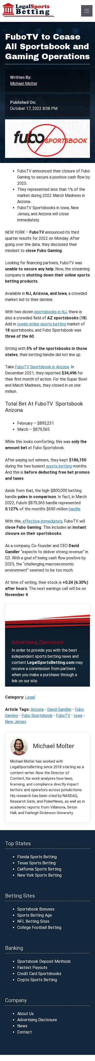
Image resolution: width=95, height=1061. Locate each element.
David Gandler (59, 709)
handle (74, 509)
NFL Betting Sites (33, 921)
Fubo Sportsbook (37, 715)
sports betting (59, 466)
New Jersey (15, 721)
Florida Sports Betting (37, 856)
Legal (30, 697)
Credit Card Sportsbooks (39, 973)
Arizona (37, 709)
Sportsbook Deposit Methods (44, 961)
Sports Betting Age (34, 915)
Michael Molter (23, 83)
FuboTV (63, 715)
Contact (24, 1032)
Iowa (78, 715)
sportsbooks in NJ (50, 311)
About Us (25, 1013)
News (22, 1026)
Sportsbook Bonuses (35, 909)
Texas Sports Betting (36, 863)
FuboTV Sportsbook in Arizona (42, 366)
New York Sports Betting (39, 875)
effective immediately (42, 521)
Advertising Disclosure (37, 1019)
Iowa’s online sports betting (41, 324)
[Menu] (86, 11)
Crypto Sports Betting (37, 979)
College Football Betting (39, 927)
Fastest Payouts (32, 967)
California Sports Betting (39, 869)
